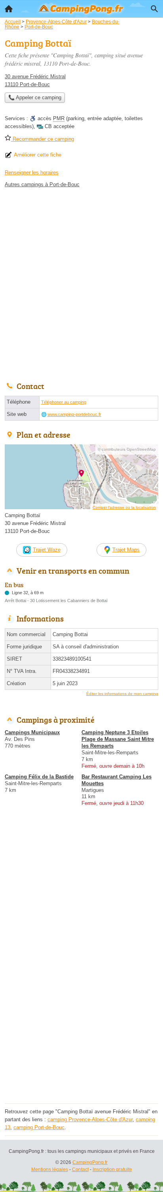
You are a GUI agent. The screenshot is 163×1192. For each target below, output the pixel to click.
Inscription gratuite (112, 1169)
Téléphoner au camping (63, 402)
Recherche (154, 8)
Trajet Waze (47, 550)
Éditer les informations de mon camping (122, 693)
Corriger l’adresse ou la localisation (124, 507)
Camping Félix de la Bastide (39, 777)
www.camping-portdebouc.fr (74, 414)
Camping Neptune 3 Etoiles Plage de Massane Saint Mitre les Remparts (118, 739)
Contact (80, 1169)
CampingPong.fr (90, 1162)
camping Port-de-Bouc (38, 1127)
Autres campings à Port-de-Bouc (42, 184)
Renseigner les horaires (32, 173)
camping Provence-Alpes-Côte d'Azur (90, 1119)
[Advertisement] (81, 282)
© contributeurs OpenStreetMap (127, 449)
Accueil (8, 8)
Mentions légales (49, 1169)
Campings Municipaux (32, 732)
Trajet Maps (126, 550)
